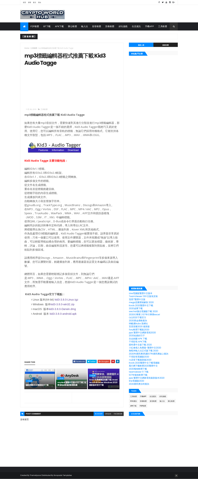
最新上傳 (141, 45)
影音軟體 (96, 26)
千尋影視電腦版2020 (139, 356)
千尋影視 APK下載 (138, 341)
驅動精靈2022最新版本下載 (37, 385)
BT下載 (47, 26)
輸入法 (84, 26)
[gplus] (173, 2)
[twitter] (162, 2)
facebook (118, 414)
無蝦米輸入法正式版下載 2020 (143, 350)
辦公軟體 (72, 26)
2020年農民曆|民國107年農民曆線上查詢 (148, 353)
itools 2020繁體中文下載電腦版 (144, 362)
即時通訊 (133, 401)
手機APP (149, 26)
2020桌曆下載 (136, 308)
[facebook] (159, 2)
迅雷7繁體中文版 (137, 299)
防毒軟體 (109, 26)
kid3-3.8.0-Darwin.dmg (62, 309)
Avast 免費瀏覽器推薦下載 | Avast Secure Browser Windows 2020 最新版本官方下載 (103, 382)
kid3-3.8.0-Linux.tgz (66, 299)
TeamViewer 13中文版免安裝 (143, 296)
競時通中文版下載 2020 (140, 344)
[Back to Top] (176, 475)
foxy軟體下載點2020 (139, 329)
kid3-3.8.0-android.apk (63, 313)
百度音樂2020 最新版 (139, 326)
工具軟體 (162, 26)
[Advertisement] (47, 87)
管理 (29, 2)
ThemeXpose (35, 475)
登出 (39, 2)
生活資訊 (136, 26)
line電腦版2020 (136, 380)
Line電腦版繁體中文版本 (140, 293)
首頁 (24, 2)
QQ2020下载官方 (137, 317)
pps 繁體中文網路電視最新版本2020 (146, 377)
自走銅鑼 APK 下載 (138, 338)
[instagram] (170, 2)
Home (26, 48)
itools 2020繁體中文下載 (141, 305)
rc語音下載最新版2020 (140, 359)
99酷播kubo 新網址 (138, 323)
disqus (108, 414)
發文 (34, 2)
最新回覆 (165, 45)
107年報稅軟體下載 (138, 374)
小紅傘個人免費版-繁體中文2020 (145, 347)
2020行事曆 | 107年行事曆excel (144, 314)
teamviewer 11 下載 (138, 371)
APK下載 (59, 26)
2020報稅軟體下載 (138, 368)
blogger (99, 414)
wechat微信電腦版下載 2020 (143, 311)
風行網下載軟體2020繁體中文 (143, 365)
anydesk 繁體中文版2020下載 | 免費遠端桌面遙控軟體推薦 (71, 383)
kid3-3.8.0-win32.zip (62, 304)
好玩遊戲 (123, 26)
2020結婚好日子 (137, 335)
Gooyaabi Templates (63, 475)
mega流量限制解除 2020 (141, 302)
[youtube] (166, 2)
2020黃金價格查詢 (138, 320)
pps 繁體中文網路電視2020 (142, 332)
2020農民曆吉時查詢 (139, 384)
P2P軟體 (34, 26)
